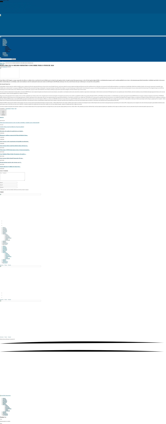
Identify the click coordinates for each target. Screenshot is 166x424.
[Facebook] (0, 12)
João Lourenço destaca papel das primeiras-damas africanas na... (14, 145)
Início (1, 63)
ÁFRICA (4, 39)
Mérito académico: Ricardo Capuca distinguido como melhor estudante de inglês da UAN (15, 4)
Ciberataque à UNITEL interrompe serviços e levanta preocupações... (15, 149)
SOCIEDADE (7, 51)
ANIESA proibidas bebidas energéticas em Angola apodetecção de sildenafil (13, 10)
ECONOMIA (5, 42)
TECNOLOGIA (5, 54)
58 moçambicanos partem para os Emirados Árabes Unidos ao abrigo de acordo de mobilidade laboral (17, 5)
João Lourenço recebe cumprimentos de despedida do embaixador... (14, 141)
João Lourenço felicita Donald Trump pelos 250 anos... (11, 158)
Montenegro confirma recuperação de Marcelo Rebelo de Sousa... (14, 135)
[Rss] (4, 12)
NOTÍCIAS (5, 45)
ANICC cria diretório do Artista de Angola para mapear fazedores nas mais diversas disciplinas (16, 2)
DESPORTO (5, 41)
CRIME (6, 46)
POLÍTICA (4, 53)
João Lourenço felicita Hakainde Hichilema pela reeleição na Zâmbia (12, 11)
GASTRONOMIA (8, 49)
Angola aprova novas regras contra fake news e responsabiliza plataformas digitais (14, 3)
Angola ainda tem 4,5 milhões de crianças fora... (10, 166)
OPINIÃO (4, 52)
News (4, 63)
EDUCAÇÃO (7, 48)
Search (14, 59)
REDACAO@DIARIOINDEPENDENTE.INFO (11, 225)
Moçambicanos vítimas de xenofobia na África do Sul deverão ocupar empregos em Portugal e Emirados (18, 9)
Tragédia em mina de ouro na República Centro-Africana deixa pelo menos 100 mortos (15, 6)
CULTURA (4, 40)
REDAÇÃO (5, 66)
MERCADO (5, 43)
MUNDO (4, 44)
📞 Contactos (5, 55)
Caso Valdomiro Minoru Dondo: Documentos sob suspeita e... (13, 154)
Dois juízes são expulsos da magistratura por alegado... (11, 131)
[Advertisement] (83, 27)
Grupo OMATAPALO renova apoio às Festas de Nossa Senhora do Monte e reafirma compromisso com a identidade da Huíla (21, 7)
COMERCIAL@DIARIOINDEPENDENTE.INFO (12, 223)
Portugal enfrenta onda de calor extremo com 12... (11, 162)
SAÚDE (6, 50)
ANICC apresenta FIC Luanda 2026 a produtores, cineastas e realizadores (13, 8)
